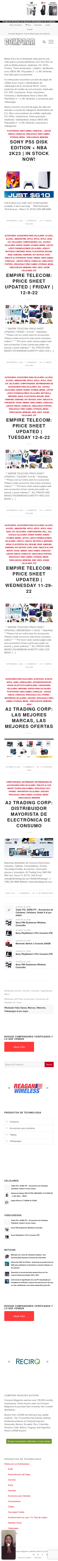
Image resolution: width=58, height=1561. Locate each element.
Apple (30, 239)
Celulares (17, 242)
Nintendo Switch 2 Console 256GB (33, 943)
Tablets (11, 1506)
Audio (16, 682)
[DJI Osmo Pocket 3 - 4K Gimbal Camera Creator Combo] (31, 8)
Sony (47, 254)
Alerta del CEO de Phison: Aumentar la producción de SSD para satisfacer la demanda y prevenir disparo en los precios (32, 1265)
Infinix (42, 245)
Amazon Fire (20, 239)
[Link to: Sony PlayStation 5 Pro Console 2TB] (8, 933)
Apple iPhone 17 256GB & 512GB (24, 1200)
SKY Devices (38, 254)
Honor (19, 245)
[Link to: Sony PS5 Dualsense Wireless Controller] (8, 922)
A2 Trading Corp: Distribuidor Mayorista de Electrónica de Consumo (29, 814)
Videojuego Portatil (42, 406)
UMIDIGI (36, 258)
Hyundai (34, 245)
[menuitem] (15, 25)
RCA (26, 544)
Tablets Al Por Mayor (15, 258)
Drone (10, 1485)
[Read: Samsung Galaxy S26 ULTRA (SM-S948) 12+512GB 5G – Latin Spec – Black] (7, 1194)
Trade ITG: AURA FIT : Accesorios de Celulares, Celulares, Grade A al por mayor (34, 912)
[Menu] (50, 42)
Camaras (12, 1479)
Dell (45, 531)
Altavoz (48, 679)
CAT (9, 242)
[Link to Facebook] (42, 1554)
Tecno (30, 258)
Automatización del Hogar (19, 1474)
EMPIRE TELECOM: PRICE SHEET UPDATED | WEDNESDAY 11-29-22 (29, 579)
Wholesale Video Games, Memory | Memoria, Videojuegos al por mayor (25, 1009)
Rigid (10, 254)
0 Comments (31, 220)
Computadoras (30, 242)
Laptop (49, 245)
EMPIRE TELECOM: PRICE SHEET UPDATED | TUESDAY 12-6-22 (29, 428)
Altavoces (39, 679)
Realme (48, 251)
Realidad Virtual (15, 1522)
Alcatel (49, 235)
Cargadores (44, 685)
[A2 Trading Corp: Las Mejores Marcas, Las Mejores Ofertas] (29, 748)
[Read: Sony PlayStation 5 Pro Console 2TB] (7, 1236)
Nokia (28, 251)
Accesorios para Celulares (30, 235)
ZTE (34, 270)
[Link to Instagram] (38, 1554)
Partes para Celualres (39, 688)
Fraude (30, 29)
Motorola (10, 251)
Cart (29, 25)
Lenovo (46, 248)
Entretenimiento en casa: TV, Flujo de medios (27, 1517)
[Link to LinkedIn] (47, 1554)
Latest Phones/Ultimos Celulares (24, 248)
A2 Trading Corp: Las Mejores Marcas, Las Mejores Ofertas (29, 717)
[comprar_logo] (24, 42)
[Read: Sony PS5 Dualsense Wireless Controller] (7, 1229)
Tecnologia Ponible (24, 788)
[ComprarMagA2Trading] (29, 848)
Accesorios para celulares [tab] (22, 1128)
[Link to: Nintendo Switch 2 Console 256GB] (8, 943)
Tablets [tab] (13, 1134)
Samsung (17, 254)
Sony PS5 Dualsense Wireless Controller (31, 924)
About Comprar (16, 25)
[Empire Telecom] (29, 314)
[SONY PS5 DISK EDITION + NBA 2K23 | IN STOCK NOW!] (29, 185)
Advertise (38, 25)
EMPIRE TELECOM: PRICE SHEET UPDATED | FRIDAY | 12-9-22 (29, 284)
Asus (49, 239)
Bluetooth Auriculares (25, 685)
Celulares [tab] (14, 1121)
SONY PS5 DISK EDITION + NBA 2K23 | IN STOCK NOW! (29, 150)
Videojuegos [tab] (16, 1140)
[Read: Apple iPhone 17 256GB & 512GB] (7, 1202)
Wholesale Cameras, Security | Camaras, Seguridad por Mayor (28, 992)
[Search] (43, 42)
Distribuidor (28, 782)
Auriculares (25, 682)
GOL (40, 242)
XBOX (40, 267)
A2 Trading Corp (45, 893)
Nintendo (20, 251)
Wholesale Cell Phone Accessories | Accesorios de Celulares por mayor (26, 1001)
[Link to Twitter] (33, 1554)
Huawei (26, 245)
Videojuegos (13, 1528)
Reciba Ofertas (10, 1533)
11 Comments (24, 893)
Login (47, 25)
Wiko (34, 267)
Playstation (13, 131)
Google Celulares (17, 534)
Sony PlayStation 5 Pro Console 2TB (34, 932)
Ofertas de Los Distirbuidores (16, 1463)
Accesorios (10, 235)
